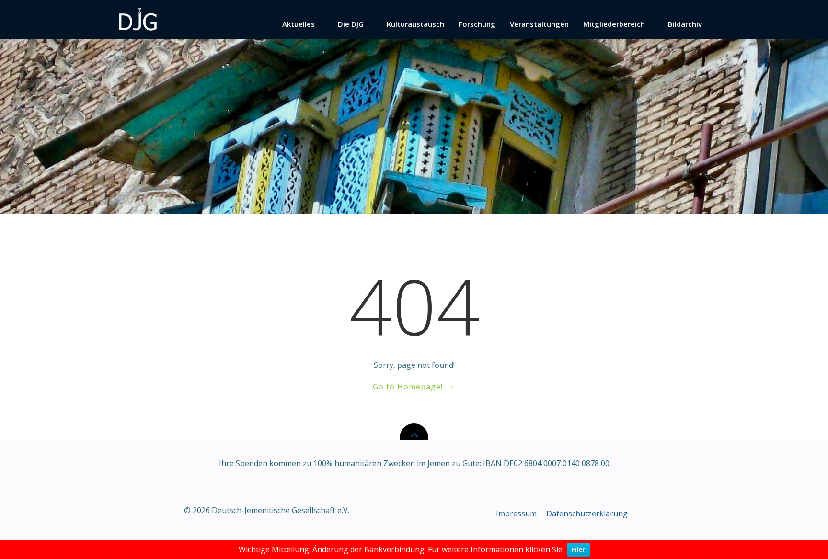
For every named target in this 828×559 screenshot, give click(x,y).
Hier (578, 549)
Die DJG (351, 24)
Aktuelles (298, 24)
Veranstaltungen (539, 24)
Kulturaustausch (415, 24)
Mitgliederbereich (614, 24)
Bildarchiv (685, 24)
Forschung (477, 24)
